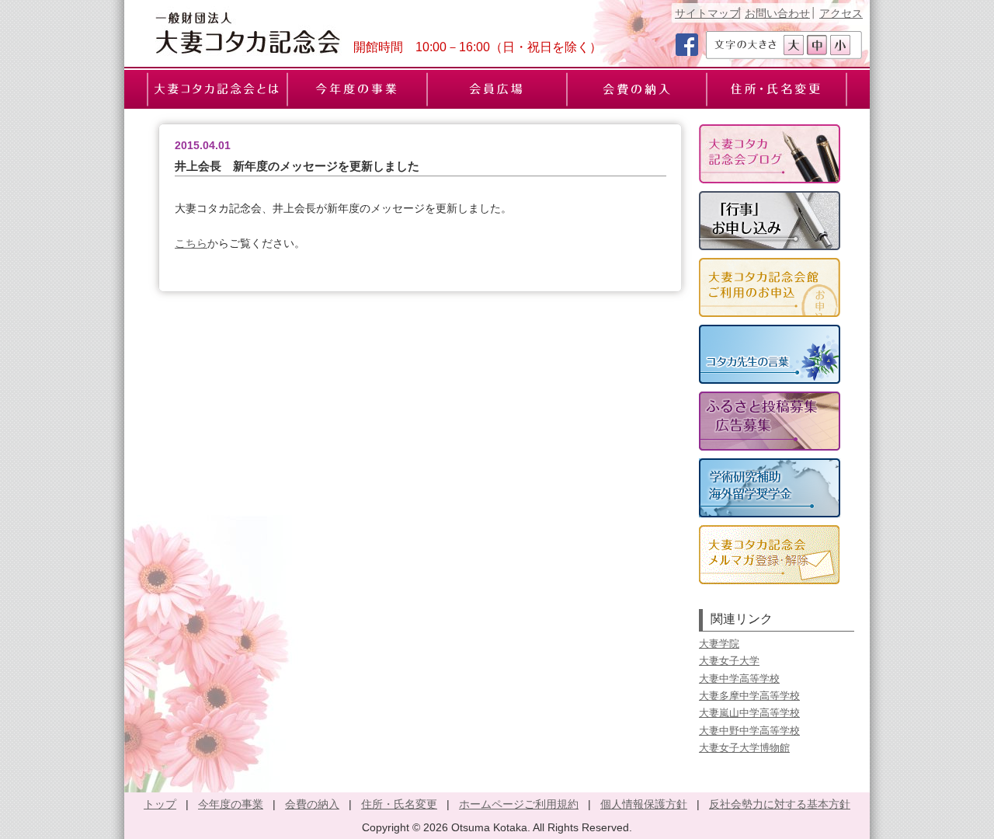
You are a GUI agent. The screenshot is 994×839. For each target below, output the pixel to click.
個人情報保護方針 (643, 804)
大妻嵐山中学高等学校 (749, 713)
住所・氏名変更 (399, 804)
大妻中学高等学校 (739, 678)
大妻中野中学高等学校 (749, 730)
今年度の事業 (230, 804)
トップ (160, 804)
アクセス (841, 13)
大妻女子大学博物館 (744, 748)
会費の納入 (312, 804)
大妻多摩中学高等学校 (749, 695)
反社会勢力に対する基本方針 (779, 804)
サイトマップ (707, 13)
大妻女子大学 (729, 661)
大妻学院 (719, 643)
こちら (191, 243)
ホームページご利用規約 (519, 804)
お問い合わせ (777, 13)
